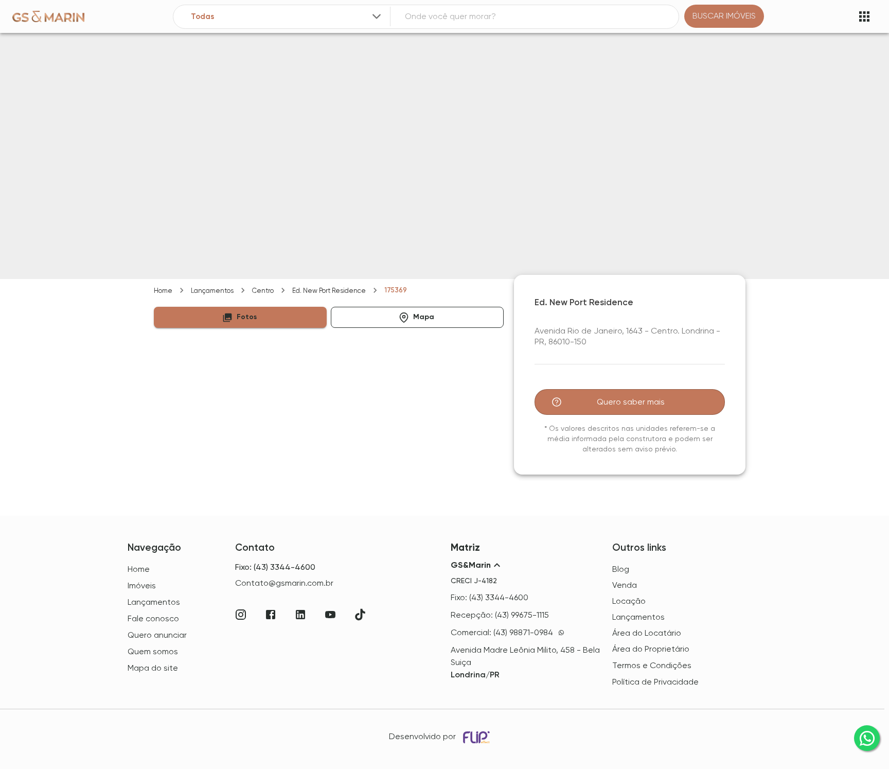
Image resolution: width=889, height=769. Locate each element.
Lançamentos (212, 290)
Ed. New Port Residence (329, 290)
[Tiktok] (360, 614)
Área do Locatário (646, 633)
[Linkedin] (300, 614)
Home (163, 290)
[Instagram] (240, 614)
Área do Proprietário (650, 649)
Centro (263, 290)
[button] (240, 317)
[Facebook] (270, 614)
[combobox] (287, 17)
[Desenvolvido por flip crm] (478, 737)
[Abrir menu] (864, 16)
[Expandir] (376, 16)
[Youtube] (330, 614)
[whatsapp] (867, 738)
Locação (629, 601)
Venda (624, 585)
